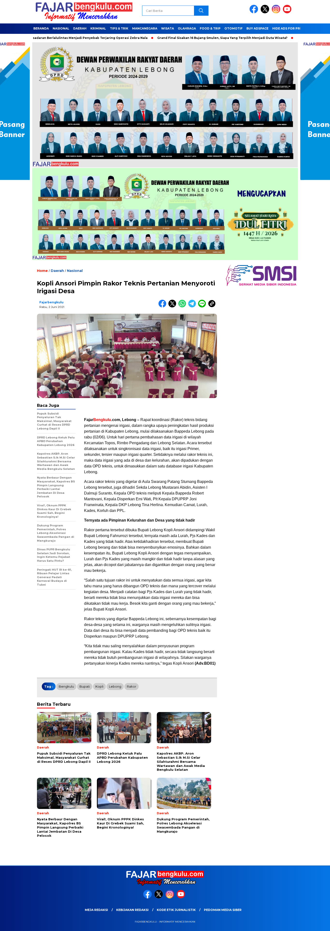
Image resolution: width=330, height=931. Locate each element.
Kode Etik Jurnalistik (176, 910)
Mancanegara (144, 28)
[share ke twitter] (173, 306)
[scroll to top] (316, 923)
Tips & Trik (119, 28)
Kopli (99, 686)
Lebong (115, 686)
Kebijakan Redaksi (132, 910)
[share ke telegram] (193, 306)
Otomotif (233, 28)
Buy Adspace (257, 28)
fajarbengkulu (51, 302)
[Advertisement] (150, 407)
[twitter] (266, 12)
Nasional (61, 28)
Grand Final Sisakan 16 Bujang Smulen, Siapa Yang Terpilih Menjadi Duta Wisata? (194, 38)
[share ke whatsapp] (183, 306)
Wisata (167, 28)
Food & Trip (210, 28)
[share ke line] (203, 306)
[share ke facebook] (163, 306)
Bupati (84, 686)
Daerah (79, 28)
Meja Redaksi (96, 910)
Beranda (41, 28)
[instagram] (277, 12)
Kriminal (98, 28)
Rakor (131, 686)
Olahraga (187, 28)
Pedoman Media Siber (223, 910)
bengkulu (66, 686)
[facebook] (255, 12)
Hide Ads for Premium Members (300, 28)
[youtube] (288, 12)
